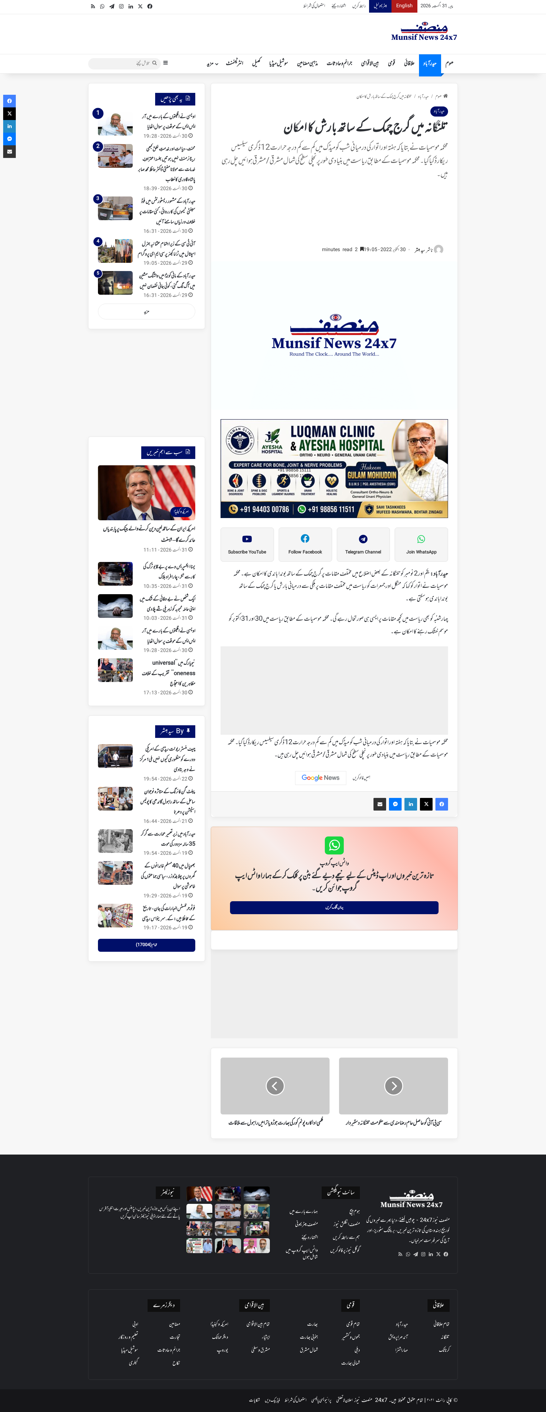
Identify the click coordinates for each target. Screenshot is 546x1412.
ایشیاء (266, 1337)
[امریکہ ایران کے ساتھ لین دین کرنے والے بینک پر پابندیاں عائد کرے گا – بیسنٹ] (199, 1193)
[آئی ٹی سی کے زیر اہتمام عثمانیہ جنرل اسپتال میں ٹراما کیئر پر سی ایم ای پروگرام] (115, 251)
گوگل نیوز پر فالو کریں (345, 1250)
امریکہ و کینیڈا (219, 1324)
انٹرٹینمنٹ (234, 63)
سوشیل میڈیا (278, 63)
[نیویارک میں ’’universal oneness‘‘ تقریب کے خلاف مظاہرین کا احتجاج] (115, 670)
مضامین (174, 1324)
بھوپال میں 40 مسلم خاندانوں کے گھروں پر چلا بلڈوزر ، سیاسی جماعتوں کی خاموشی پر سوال (168, 876)
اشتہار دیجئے (338, 6)
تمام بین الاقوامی (258, 1324)
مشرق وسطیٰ (260, 1350)
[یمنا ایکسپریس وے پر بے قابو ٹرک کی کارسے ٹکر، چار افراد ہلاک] (115, 574)
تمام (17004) (146, 945)
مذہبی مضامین (307, 63)
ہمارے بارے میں (303, 1211)
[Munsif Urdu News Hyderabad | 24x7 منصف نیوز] (424, 31)
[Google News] (320, 778)
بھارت (312, 1324)
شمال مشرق (309, 1350)
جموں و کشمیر (351, 1337)
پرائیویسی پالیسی (321, 1400)
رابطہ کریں (359, 6)
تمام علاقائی (442, 1324)
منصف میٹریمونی (306, 1224)
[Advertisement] (334, 215)
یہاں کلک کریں (334, 907)
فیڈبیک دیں (272, 1400)
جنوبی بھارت (309, 1337)
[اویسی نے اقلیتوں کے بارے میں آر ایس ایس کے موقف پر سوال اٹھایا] (115, 124)
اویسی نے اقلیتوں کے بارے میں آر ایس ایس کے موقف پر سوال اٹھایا (168, 122)
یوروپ (222, 1350)
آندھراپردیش (398, 1337)
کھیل (256, 63)
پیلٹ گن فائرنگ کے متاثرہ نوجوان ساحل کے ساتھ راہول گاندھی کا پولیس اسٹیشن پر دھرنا (167, 802)
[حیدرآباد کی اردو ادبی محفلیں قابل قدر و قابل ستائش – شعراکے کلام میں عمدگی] (257, 1211)
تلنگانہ (445, 1337)
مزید (210, 63)
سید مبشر (420, 250)
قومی (391, 63)
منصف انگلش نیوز (347, 1224)
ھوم (449, 63)
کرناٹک (444, 1350)
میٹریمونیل (380, 6)
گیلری (133, 1363)
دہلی (357, 1350)
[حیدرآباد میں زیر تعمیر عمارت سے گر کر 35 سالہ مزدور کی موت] (115, 841)
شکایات (254, 1400)
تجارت (175, 1337)
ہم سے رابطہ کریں (346, 1237)
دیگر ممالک (220, 1337)
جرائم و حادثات (339, 63)
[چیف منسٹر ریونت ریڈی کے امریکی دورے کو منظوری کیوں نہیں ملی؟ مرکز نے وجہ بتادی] (115, 756)
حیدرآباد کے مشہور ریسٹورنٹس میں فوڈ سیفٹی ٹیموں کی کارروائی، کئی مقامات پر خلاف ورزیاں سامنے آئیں (167, 212)
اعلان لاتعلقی (344, 1400)
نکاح (176, 1363)
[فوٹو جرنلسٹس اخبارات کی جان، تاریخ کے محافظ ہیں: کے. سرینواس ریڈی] (115, 915)
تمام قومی (353, 1324)
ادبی (135, 1324)
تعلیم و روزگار (128, 1337)
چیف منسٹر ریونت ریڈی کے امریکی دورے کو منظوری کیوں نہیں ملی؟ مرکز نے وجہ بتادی (167, 760)
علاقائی (409, 63)
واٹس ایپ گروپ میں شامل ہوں (302, 1254)
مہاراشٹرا (401, 1350)
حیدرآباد (430, 63)
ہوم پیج (354, 1211)
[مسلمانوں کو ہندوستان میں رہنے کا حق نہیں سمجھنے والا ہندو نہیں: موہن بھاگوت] (228, 1245)
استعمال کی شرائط (314, 6)
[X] (438, 1254)
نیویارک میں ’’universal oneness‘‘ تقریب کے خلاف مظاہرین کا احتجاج (168, 674)
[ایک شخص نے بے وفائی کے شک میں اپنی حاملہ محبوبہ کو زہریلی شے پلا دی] (115, 606)
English (404, 6)
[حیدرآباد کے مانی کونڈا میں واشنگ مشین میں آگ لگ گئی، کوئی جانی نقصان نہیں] (115, 283)
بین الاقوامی (370, 63)
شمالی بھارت (350, 1363)
